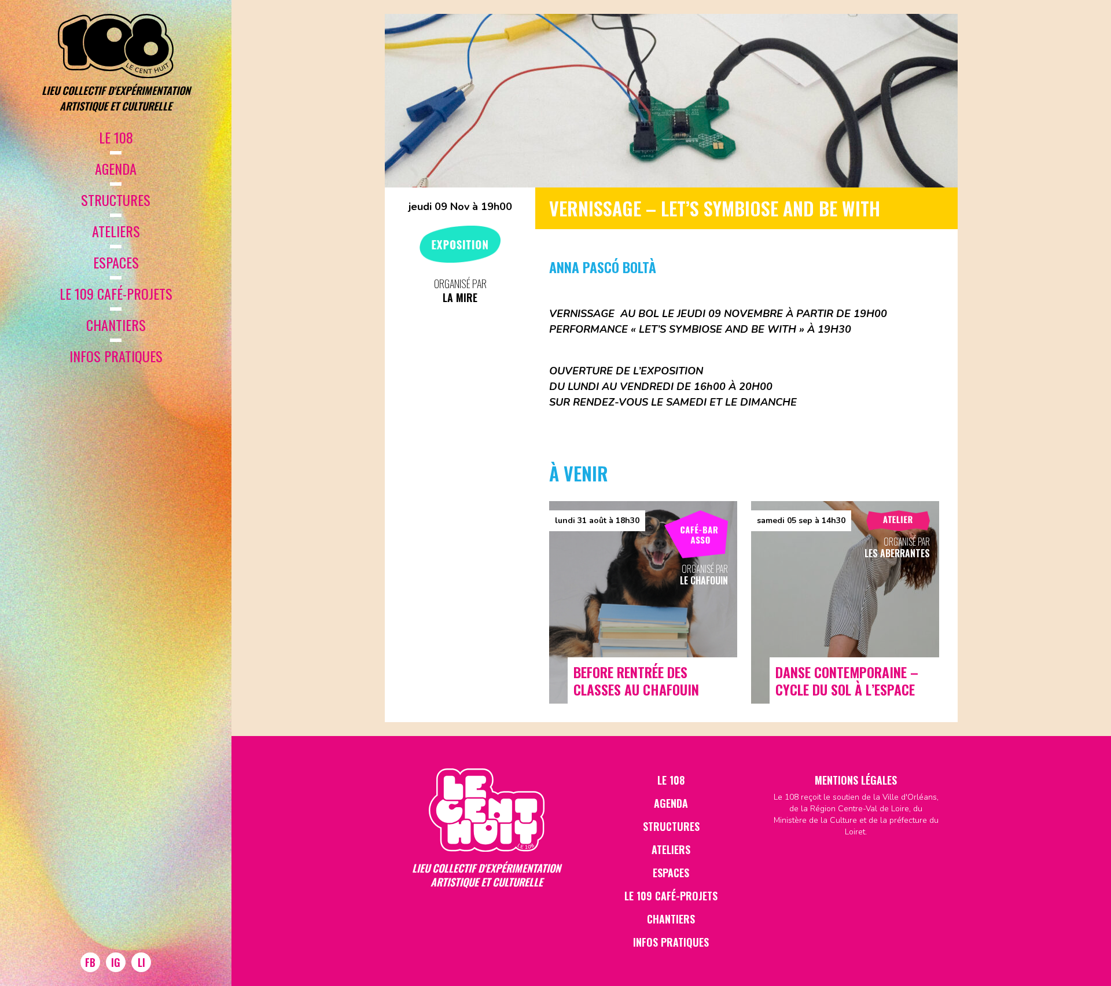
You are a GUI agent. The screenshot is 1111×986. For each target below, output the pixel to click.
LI (141, 962)
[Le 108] (116, 46)
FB (90, 962)
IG (115, 962)
